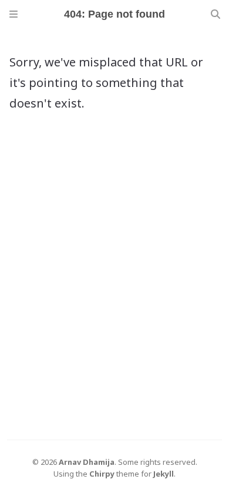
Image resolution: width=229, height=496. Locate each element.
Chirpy (101, 473)
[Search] (215, 14)
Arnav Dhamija (86, 462)
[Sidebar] (13, 14)
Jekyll (163, 473)
